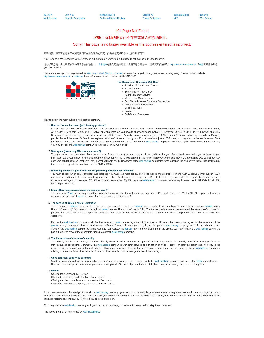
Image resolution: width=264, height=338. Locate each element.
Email (70, 193)
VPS (176, 18)
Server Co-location (152, 18)
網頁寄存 (48, 15)
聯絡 (201, 64)
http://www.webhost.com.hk (183, 64)
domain (74, 206)
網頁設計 (204, 15)
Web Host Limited (95, 73)
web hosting (152, 141)
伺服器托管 (148, 15)
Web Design (206, 18)
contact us (79, 76)
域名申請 (69, 15)
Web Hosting (50, 18)
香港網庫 (102, 64)
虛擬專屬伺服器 (181, 15)
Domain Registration (75, 18)
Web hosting (161, 261)
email (81, 196)
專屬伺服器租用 (107, 15)
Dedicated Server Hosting (112, 18)
